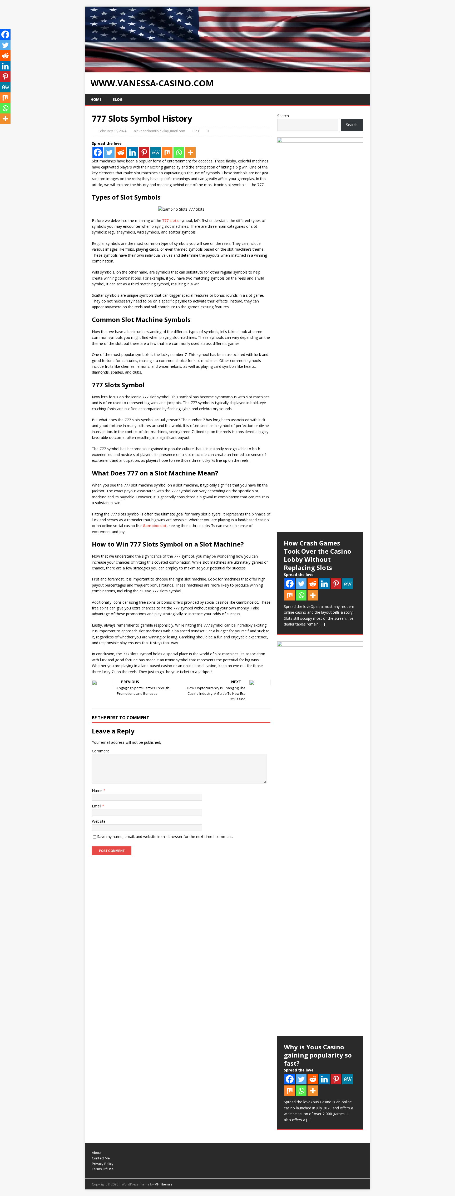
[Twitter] (109, 152)
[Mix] (167, 152)
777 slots (170, 220)
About (96, 1152)
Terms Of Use (103, 1169)
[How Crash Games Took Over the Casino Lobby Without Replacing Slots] (320, 334)
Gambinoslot (155, 525)
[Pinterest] (144, 152)
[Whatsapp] (179, 152)
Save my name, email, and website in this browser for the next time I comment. (165, 836)
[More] (190, 152)
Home (96, 99)
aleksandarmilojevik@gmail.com (159, 130)
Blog (117, 99)
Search (283, 115)
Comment (100, 750)
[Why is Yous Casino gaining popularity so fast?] (320, 838)
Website (99, 821)
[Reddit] (121, 152)
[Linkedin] (132, 152)
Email (97, 805)
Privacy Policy (102, 1163)
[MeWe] (155, 152)
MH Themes (163, 1184)
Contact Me (101, 1158)
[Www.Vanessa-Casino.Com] (227, 69)
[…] (322, 624)
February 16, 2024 (112, 130)
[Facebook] (97, 152)
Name (97, 790)
